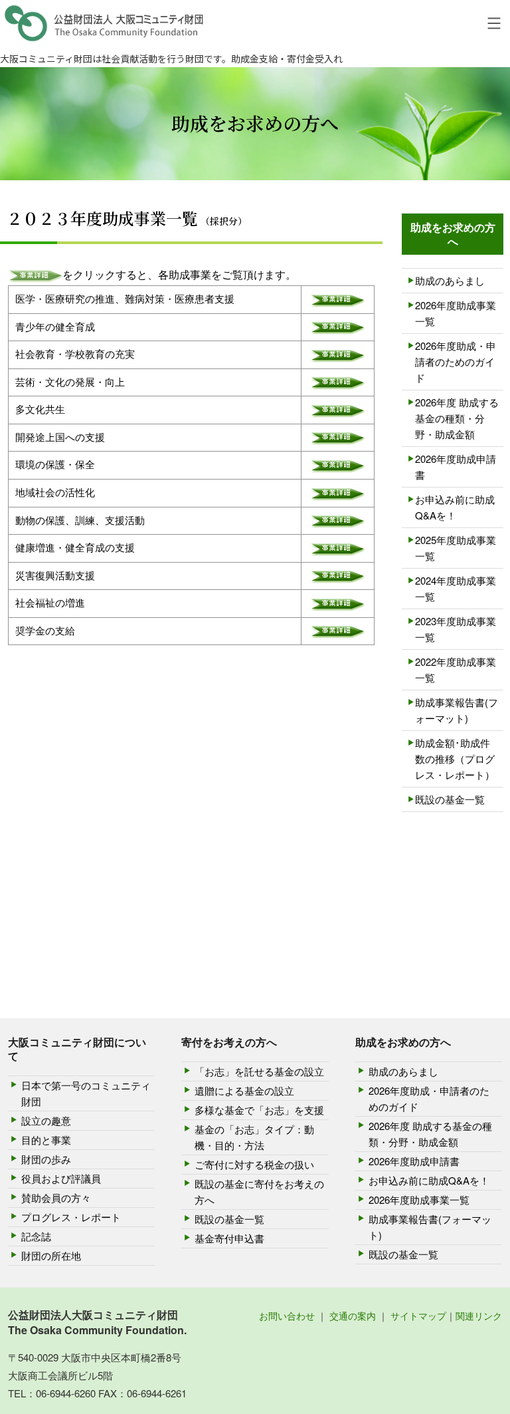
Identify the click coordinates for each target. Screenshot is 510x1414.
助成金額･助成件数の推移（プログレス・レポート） (455, 758)
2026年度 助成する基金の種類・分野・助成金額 (457, 418)
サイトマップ (418, 1315)
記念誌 (36, 1236)
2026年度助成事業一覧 (455, 313)
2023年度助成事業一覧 (455, 629)
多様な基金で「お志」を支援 (259, 1110)
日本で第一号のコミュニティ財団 (86, 1093)
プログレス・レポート (71, 1217)
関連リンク (479, 1315)
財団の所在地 (51, 1255)
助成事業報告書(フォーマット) (456, 710)
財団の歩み (46, 1159)
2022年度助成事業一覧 (455, 669)
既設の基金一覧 (450, 799)
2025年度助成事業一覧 (455, 548)
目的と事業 (46, 1140)
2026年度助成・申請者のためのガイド (455, 361)
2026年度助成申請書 (455, 467)
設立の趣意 (46, 1120)
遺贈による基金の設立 (244, 1090)
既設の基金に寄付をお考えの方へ (259, 1191)
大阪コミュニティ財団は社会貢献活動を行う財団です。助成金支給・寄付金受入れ (171, 58)
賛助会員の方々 (56, 1197)
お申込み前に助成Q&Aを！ (455, 507)
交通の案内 (352, 1315)
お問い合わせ (287, 1315)
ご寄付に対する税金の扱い (254, 1164)
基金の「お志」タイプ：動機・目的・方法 (254, 1137)
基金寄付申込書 (229, 1238)
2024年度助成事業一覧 (455, 588)
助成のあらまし (450, 280)
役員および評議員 (61, 1178)
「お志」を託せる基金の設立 (259, 1071)
